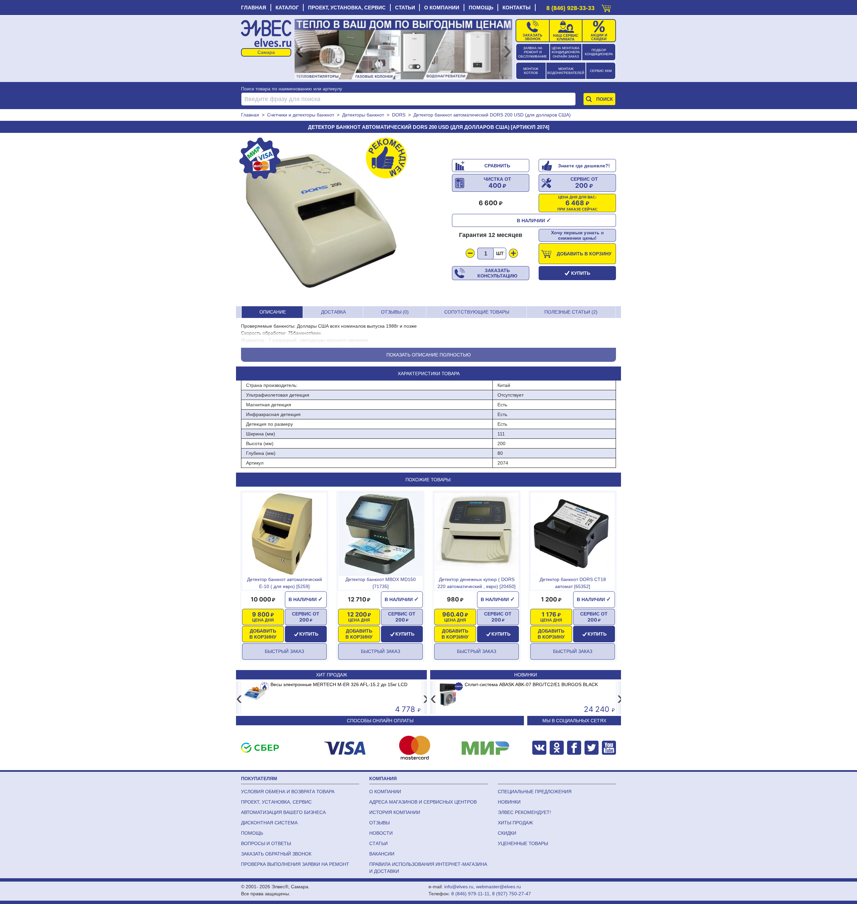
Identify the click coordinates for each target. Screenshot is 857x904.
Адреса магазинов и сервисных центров (423, 802)
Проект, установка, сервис (347, 7)
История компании (394, 812)
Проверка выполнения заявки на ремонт (295, 864)
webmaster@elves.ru (498, 886)
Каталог (287, 7)
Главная (253, 7)
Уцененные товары (523, 843)
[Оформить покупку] (606, 7)
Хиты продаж (515, 822)
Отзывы (379, 822)
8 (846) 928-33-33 (570, 8)
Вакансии (381, 853)
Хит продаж (331, 674)
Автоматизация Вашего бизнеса (283, 812)
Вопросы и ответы (266, 843)
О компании (441, 7)
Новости (381, 833)
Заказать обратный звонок (276, 853)
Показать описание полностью (428, 354)
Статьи (405, 7)
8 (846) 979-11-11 (470, 893)
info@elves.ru (458, 886)
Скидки (507, 833)
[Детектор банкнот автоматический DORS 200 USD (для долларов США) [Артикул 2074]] (323, 220)
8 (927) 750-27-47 (511, 893)
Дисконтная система (269, 822)
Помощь (481, 7)
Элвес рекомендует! (524, 812)
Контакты (516, 7)
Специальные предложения (534, 791)
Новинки (525, 674)
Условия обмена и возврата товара (287, 791)
